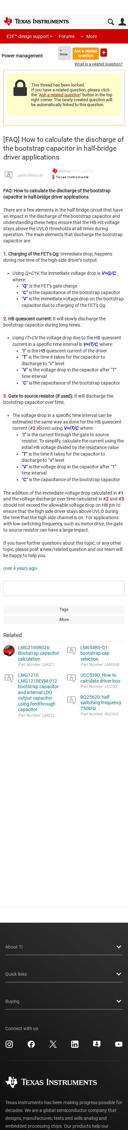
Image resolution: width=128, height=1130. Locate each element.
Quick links (16, 974)
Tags (64, 609)
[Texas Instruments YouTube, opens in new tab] (119, 1046)
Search (111, 22)
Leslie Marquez (30, 175)
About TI (14, 947)
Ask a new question (103, 52)
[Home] (36, 21)
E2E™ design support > (29, 36)
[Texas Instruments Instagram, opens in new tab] (9, 1046)
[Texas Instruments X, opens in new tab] (53, 1046)
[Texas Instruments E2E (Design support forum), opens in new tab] (97, 1046)
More (91, 36)
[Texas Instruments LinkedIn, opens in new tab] (75, 1046)
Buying (12, 1001)
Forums (67, 36)
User (122, 22)
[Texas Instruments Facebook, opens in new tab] (31, 1046)
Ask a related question (85, 53)
